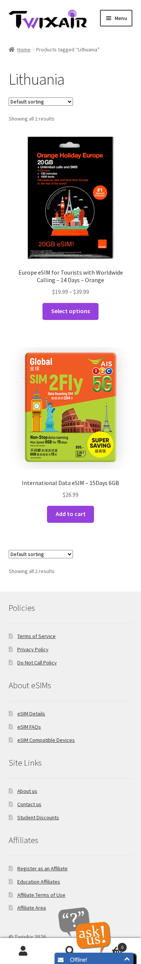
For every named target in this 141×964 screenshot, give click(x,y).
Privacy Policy (33, 649)
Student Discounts (38, 817)
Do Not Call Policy (37, 662)
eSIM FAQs (29, 726)
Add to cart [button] (71, 514)
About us (27, 791)
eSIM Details (31, 713)
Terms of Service (36, 636)
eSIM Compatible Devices (46, 740)
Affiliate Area (31, 907)
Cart (108, 944)
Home (23, 49)
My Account (23, 951)
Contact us (29, 804)
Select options (70, 311)
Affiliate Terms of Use (41, 894)
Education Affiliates (38, 881)
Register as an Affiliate (42, 868)
